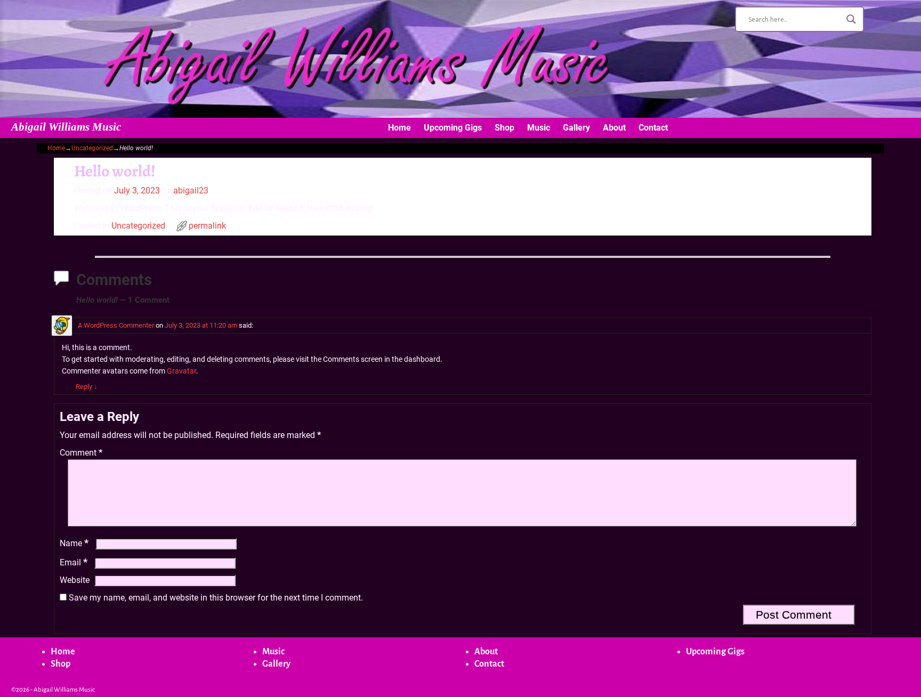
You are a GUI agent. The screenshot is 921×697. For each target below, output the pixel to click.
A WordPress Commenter (116, 325)
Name (74, 543)
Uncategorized (92, 148)
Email (73, 562)
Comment (81, 453)
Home (399, 128)
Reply (87, 387)
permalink (207, 226)
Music (538, 128)
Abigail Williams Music (66, 126)
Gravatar (181, 371)
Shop (504, 128)
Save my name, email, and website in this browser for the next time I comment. (216, 598)
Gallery (576, 128)
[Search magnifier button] (851, 19)
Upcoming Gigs (453, 128)
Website (75, 580)
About (614, 128)
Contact (653, 128)
